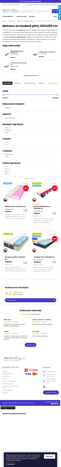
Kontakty (4, 4)
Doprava (4, 379)
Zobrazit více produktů (30, 75)
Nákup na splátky (7, 390)
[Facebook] (44, 386)
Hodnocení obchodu (30, 310)
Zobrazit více (30, 345)
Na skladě (8, 108)
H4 (6, 144)
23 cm (7, 171)
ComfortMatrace (10, 118)
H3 (6, 142)
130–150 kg (8, 130)
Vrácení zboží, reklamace (9, 381)
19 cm (7, 166)
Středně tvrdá (9, 154)
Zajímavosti (5, 376)
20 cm (7, 169)
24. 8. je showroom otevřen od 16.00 (30, 1)
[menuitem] (8, 16)
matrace (21, 30)
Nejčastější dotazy (14, 4)
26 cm (7, 173)
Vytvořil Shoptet (49, 402)
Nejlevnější (7, 83)
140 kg (7, 132)
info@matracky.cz (51, 371)
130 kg (7, 128)
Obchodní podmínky (8, 384)
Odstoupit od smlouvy (8, 408)
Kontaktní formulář (51, 392)
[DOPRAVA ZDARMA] (16, 244)
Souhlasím (49, 456)
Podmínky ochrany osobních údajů (10, 387)
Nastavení (10, 464)
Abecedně (41, 83)
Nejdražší (17, 83)
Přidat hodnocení (11, 300)
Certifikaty (5, 393)
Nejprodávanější (29, 83)
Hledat (39, 11)
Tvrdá (7, 157)
